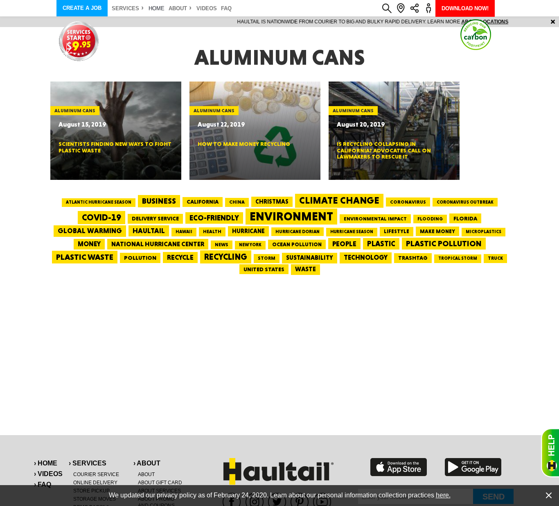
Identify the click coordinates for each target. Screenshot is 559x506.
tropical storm (457, 258)
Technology (366, 257)
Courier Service (96, 474)
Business (159, 201)
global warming (90, 231)
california (203, 201)
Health (212, 231)
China (237, 202)
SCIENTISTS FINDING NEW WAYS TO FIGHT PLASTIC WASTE (115, 147)
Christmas (272, 201)
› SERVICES (87, 463)
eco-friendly (214, 217)
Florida (465, 218)
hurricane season (351, 231)
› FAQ (42, 484)
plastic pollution (444, 243)
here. (443, 495)
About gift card (160, 483)
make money (437, 231)
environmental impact (375, 219)
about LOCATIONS (391, 22)
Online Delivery (95, 483)
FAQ (226, 8)
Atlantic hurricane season (98, 202)
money (89, 244)
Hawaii (184, 231)
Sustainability (309, 257)
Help (550, 452)
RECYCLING (225, 257)
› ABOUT (146, 463)
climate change (339, 200)
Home (157, 8)
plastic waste (84, 257)
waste (305, 269)
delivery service (155, 218)
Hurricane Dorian (297, 231)
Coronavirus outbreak (465, 202)
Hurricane (248, 230)
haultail (149, 231)
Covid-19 (101, 217)
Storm (266, 258)
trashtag (413, 257)
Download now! (465, 8)
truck (495, 258)
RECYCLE (180, 257)
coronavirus (408, 202)
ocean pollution (297, 244)
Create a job (82, 8)
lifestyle (396, 231)
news (221, 244)
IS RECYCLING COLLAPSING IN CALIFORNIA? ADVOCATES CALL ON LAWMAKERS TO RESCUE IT (384, 150)
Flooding (430, 219)
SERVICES (125, 8)
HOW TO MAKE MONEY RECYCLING (244, 144)
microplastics (483, 231)
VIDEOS (206, 8)
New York (250, 244)
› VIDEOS (48, 473)
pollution (140, 257)
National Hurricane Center (157, 244)
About (178, 8)
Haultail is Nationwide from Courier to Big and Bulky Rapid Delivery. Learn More (279, 22)
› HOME (45, 463)
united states (263, 269)
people (344, 243)
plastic (381, 243)
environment (291, 216)
